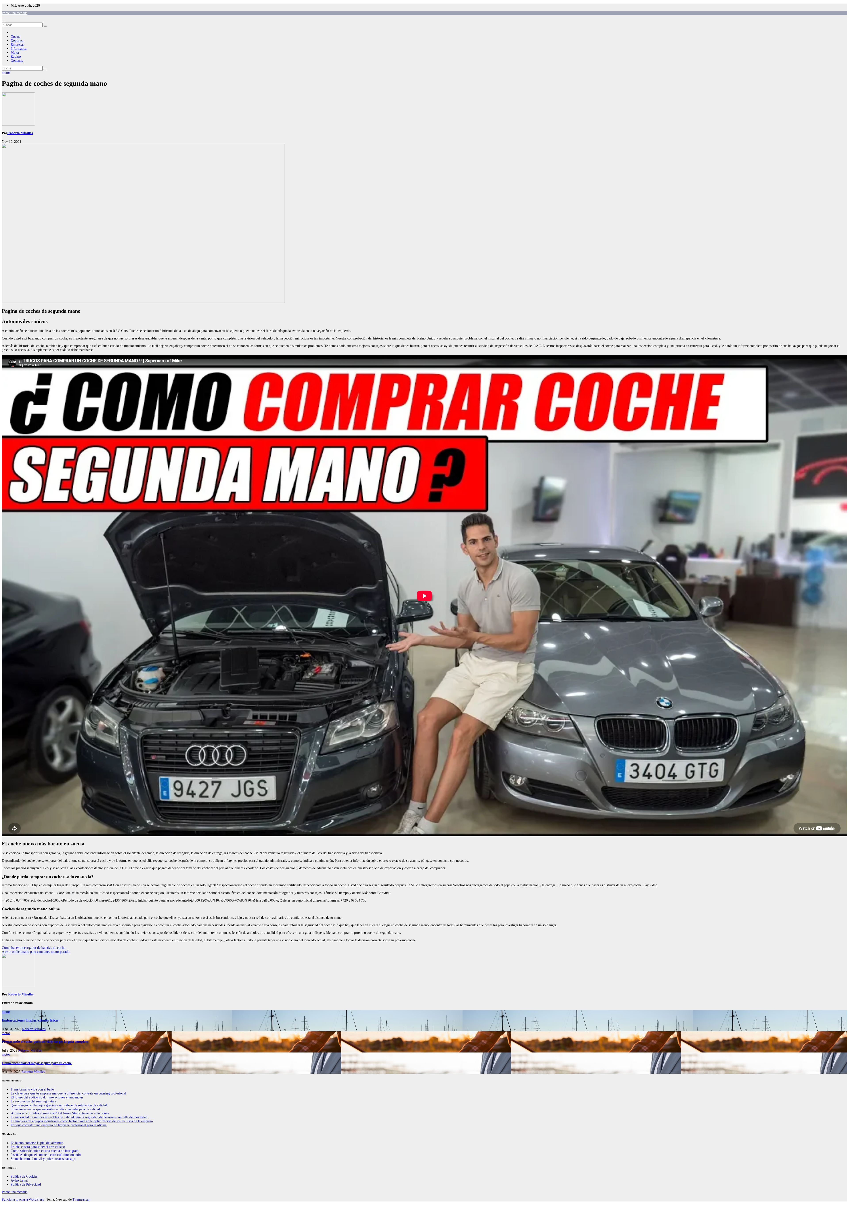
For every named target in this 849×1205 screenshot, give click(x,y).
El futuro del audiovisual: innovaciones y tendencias (47, 1097)
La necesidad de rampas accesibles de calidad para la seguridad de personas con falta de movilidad (79, 1117)
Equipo (16, 56)
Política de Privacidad (26, 1184)
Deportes (17, 40)
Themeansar (81, 1199)
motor (6, 72)
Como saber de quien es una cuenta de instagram (44, 1151)
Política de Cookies (24, 1176)
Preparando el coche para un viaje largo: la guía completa (45, 1041)
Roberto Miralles (20, 133)
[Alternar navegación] (3, 21)
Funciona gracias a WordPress (23, 1199)
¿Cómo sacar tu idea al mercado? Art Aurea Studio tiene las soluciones (60, 1113)
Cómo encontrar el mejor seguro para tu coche (37, 1063)
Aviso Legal (19, 1180)
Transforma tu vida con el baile (32, 1089)
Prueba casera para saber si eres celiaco (38, 1147)
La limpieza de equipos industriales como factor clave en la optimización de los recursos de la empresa (82, 1121)
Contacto (17, 60)
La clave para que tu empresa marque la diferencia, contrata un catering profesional (68, 1093)
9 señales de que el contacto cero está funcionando (46, 1155)
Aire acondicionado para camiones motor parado (35, 951)
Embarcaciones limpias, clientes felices (30, 1020)
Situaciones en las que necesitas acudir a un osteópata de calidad (55, 1109)
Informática (19, 48)
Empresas (17, 44)
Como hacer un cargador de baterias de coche (33, 948)
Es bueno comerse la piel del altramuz (37, 1143)
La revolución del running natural (34, 1101)
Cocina (16, 36)
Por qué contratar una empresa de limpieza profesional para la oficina (59, 1125)
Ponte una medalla (14, 13)
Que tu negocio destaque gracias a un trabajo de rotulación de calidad (59, 1105)
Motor (15, 52)
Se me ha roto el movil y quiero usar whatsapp (43, 1159)
